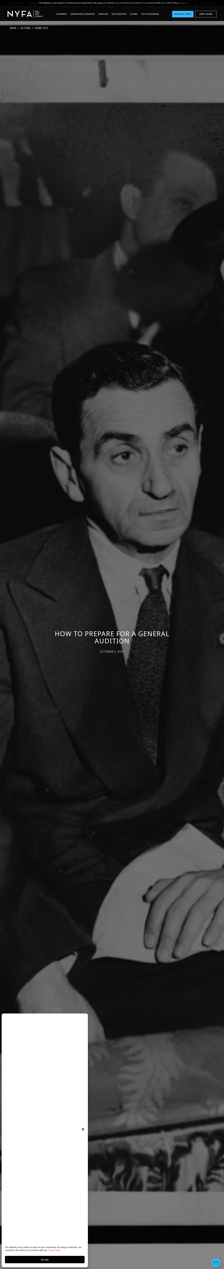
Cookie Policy (54, 1250)
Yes (180, 2)
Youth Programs (150, 14)
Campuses (103, 14)
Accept (45, 1259)
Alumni (134, 14)
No (184, 2)
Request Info (182, 14)
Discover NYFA (119, 14)
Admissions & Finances (83, 14)
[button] (83, 1129)
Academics (61, 14)
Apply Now (205, 14)
